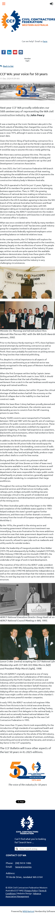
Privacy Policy (31, 890)
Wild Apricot (28, 911)
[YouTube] (15, 52)
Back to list (8, 66)
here (45, 41)
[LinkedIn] (9, 52)
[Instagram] (21, 52)
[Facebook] (3, 52)
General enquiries (23, 866)
